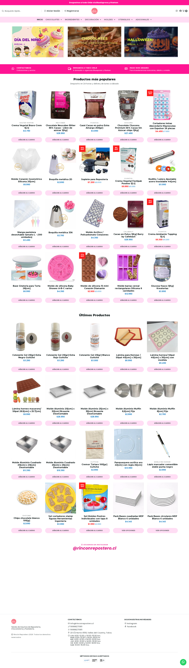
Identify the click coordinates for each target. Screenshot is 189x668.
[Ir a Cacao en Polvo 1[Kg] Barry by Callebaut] (128, 214)
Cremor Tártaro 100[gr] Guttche (94, 465)
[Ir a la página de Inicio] (94, 11)
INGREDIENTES (72, 19)
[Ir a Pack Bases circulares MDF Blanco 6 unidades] (162, 498)
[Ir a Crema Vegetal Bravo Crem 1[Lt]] (26, 105)
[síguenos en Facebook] (180, 10)
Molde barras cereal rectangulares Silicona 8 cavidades (128, 288)
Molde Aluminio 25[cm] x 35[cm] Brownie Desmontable (94, 411)
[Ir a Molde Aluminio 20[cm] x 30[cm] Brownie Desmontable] (60, 390)
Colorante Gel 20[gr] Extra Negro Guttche (26, 356)
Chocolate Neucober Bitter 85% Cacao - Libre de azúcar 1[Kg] (60, 128)
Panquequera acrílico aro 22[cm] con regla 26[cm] (128, 463)
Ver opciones (128, 530)
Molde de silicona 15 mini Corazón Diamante (95, 287)
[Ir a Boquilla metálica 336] (60, 214)
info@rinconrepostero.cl (82, 623)
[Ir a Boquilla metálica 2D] (60, 160)
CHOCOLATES (53, 19)
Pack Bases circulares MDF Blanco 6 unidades (162, 517)
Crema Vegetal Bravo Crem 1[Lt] (27, 126)
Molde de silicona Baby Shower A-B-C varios (61, 287)
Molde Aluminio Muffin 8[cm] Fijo (162, 409)
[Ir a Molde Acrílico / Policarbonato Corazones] (94, 214)
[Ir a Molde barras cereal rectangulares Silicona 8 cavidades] (128, 267)
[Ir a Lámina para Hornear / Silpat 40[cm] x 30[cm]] (128, 336)
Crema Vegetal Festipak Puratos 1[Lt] (128, 182)
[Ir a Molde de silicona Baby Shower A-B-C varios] (60, 267)
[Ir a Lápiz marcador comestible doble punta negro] (162, 444)
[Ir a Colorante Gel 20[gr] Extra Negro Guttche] (26, 336)
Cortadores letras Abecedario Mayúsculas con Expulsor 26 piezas (162, 125)
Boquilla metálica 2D (60, 179)
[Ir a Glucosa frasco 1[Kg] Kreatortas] (162, 267)
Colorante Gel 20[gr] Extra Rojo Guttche (60, 356)
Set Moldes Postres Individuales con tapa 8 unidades (94, 518)
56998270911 (76, 626)
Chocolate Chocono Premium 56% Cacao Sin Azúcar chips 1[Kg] (128, 128)
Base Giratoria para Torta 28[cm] (26, 287)
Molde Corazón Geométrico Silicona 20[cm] (26, 180)
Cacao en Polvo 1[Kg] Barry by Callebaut (128, 235)
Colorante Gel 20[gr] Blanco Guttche (94, 356)
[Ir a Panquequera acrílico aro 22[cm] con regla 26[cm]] (128, 444)
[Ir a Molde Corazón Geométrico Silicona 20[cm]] (26, 160)
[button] (26, 139)
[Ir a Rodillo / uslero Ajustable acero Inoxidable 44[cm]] (162, 160)
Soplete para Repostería (94, 179)
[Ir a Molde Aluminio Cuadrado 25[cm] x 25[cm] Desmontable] (60, 444)
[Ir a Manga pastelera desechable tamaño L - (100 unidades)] (26, 214)
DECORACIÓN (92, 19)
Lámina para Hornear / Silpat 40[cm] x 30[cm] (128, 356)
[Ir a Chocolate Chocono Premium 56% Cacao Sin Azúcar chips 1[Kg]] (128, 105)
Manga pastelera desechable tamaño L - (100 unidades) (26, 234)
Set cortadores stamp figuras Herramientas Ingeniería (60, 518)
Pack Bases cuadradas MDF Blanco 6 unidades (128, 517)
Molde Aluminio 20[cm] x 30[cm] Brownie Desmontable (60, 411)
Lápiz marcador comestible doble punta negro (162, 465)
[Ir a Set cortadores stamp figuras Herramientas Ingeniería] (60, 498)
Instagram (132, 623)
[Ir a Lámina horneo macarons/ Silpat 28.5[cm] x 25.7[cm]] (26, 390)
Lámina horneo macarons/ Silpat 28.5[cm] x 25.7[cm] (26, 409)
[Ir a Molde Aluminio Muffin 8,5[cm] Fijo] (128, 390)
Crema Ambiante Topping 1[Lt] (162, 235)
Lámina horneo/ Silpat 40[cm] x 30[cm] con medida (162, 357)
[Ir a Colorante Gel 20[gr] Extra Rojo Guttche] (60, 336)
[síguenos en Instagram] (176, 10)
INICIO (40, 19)
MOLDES (108, 19)
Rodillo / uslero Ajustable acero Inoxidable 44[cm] (162, 180)
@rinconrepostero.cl (94, 548)
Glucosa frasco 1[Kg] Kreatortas (162, 287)
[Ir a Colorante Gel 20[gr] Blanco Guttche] (94, 336)
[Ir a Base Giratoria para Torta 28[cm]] (26, 267)
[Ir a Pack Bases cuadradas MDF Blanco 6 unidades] (128, 498)
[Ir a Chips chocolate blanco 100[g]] (26, 498)
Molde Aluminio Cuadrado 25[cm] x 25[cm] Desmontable (60, 465)
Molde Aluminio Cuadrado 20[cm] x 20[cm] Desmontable (26, 465)
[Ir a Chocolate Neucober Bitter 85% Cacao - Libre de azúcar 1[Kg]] (60, 105)
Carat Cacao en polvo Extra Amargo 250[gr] (94, 126)
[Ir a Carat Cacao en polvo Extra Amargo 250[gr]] (94, 105)
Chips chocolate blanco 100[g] (27, 519)
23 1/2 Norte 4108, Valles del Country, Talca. (91, 633)
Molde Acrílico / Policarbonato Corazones (94, 233)
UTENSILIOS (124, 19)
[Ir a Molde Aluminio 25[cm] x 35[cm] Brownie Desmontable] (94, 390)
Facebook (131, 626)
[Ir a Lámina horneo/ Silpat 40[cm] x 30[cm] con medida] (162, 336)
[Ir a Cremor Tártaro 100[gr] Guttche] (94, 444)
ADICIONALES (143, 19)
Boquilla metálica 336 (61, 232)
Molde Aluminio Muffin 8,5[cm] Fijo (128, 409)
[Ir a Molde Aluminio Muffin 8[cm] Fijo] (162, 390)
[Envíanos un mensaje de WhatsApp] (183, 662)
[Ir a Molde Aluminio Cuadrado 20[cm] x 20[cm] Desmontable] (26, 444)
